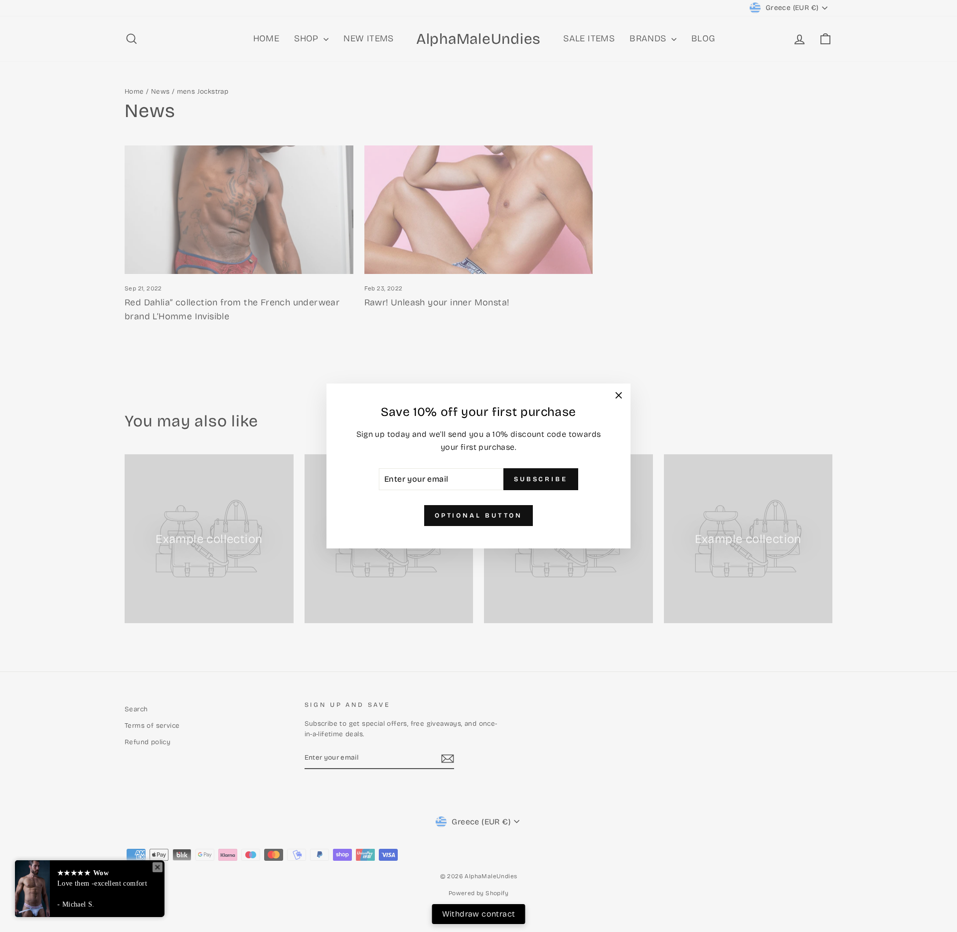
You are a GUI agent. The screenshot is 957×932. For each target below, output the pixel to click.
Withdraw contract (478, 914)
